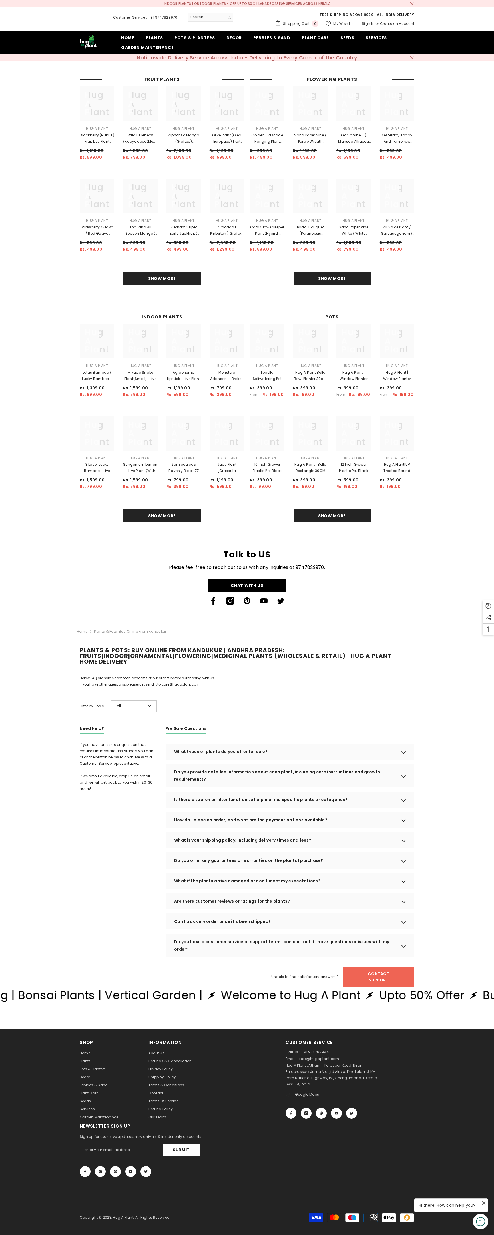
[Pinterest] (247, 601)
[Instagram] (230, 601)
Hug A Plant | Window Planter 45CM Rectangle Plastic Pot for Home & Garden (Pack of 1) (353, 376)
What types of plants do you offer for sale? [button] (221, 751)
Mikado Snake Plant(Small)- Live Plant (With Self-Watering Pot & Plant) (140, 376)
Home (82, 631)
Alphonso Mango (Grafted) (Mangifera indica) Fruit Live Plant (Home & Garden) (183, 139)
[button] (134, 706)
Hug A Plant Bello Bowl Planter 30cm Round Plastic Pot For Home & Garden (310, 376)
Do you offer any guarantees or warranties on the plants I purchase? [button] (248, 860)
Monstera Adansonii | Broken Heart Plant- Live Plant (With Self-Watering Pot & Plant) (227, 376)
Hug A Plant (97, 128)
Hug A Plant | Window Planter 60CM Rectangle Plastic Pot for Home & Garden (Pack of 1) (397, 376)
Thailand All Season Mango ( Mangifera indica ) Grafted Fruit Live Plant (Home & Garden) (140, 231)
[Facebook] (213, 601)
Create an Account (397, 23)
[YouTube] (264, 601)
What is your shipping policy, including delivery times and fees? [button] (242, 840)
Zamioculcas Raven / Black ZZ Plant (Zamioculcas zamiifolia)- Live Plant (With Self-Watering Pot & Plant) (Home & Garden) (183, 468)
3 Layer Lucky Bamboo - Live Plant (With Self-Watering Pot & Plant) (97, 468)
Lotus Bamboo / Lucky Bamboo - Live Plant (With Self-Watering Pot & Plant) (97, 376)
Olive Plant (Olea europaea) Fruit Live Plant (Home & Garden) (226, 139)
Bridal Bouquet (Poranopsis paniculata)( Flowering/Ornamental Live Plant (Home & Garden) (310, 231)
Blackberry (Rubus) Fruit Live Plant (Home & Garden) (97, 139)
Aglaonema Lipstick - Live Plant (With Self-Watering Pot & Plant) (183, 376)
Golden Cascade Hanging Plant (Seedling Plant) (267, 139)
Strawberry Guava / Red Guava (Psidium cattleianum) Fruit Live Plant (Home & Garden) (97, 231)
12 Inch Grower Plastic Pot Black (353, 467)
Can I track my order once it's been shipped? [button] (222, 921)
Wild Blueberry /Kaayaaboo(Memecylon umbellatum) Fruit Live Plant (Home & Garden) (140, 139)
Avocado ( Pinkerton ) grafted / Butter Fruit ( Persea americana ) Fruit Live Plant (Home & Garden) (227, 231)
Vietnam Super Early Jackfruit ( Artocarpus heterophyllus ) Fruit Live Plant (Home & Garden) (184, 231)
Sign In (368, 23)
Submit (181, 1150)
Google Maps (307, 1094)
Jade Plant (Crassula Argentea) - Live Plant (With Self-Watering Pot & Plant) (226, 468)
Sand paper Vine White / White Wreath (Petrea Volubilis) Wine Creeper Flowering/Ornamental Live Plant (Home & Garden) (353, 231)
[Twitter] (280, 601)
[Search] (210, 17)
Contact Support (378, 977)
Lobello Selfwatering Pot (267, 375)
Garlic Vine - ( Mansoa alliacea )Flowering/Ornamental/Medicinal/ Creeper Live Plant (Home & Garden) (353, 139)
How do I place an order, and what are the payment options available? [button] (250, 820)
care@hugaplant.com (181, 684)
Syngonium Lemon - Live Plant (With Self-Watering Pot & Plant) (140, 468)
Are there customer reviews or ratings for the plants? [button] (232, 901)
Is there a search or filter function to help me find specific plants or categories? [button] (261, 799)
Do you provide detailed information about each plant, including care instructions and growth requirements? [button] (277, 775)
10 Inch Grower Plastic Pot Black (267, 467)
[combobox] (206, 17)
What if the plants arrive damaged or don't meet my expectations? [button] (247, 881)
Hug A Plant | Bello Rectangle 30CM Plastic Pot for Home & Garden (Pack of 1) (310, 468)
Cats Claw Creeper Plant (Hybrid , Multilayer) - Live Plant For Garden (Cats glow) (267, 231)
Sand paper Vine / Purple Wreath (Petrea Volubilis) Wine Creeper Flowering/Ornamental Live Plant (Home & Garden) (310, 139)
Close (411, 3)
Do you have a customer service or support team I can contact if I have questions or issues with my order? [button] (281, 945)
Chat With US (247, 585)
